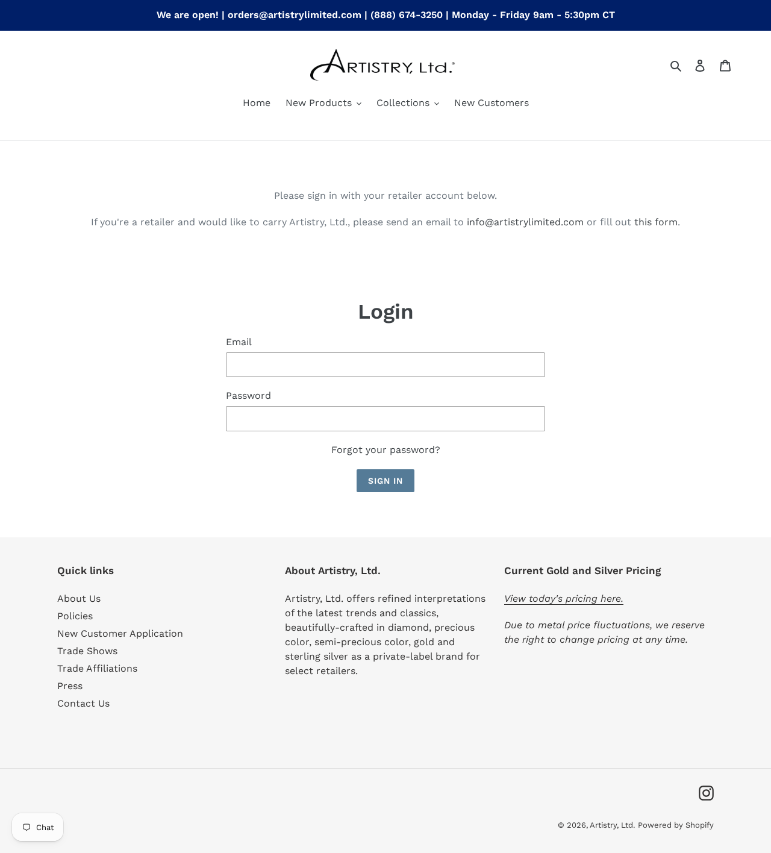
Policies (75, 616)
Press (70, 686)
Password (248, 395)
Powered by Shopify (676, 825)
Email (239, 342)
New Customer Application (120, 633)
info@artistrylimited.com (525, 222)
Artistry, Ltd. (612, 825)
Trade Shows (87, 651)
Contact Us (83, 703)
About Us (79, 598)
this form (656, 222)
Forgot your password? (385, 449)
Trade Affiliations (97, 668)
